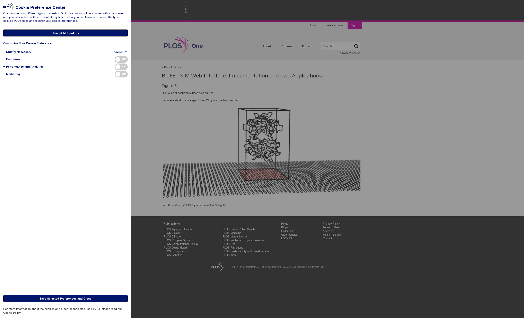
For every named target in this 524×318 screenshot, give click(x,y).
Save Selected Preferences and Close (65, 298)
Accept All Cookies (65, 33)
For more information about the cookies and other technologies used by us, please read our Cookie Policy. (62, 310)
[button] (17, 52)
